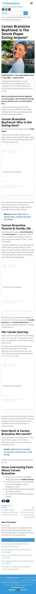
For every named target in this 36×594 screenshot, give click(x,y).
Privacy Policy (14, 582)
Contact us (24, 590)
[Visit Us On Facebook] (3, 9)
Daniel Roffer (18, 78)
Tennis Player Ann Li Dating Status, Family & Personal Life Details (17, 217)
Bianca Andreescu (7, 356)
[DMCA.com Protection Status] (14, 590)
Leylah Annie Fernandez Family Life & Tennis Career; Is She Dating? (18, 452)
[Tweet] (8, 501)
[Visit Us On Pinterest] (9, 9)
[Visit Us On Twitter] (6, 9)
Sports (10, 505)
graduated (18, 482)
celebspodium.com (12, 578)
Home (3, 17)
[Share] (3, 501)
